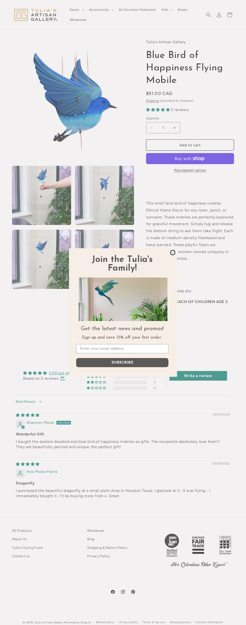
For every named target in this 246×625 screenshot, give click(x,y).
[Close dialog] (172, 252)
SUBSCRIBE (122, 363)
